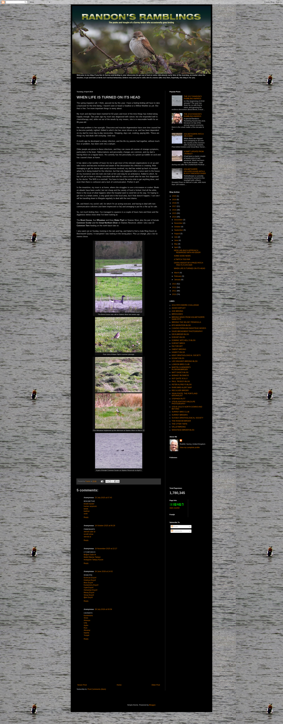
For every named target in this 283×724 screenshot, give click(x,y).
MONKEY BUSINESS (180, 375)
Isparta (86, 633)
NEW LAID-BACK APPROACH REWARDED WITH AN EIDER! (187, 251)
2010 (174, 294)
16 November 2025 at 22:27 (106, 549)
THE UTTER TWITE (179, 424)
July (176, 237)
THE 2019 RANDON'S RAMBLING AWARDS (193, 115)
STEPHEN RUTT (178, 399)
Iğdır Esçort (88, 597)
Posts (175, 527)
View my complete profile (190, 447)
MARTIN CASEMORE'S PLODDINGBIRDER (181, 368)
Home (119, 685)
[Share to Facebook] (115, 481)
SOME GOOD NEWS (182, 256)
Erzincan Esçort (90, 578)
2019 (174, 200)
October (177, 227)
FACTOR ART (177, 346)
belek (86, 509)
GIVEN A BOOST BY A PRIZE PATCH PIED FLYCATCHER (188, 264)
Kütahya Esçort (90, 580)
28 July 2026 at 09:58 (103, 609)
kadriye (87, 511)
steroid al (87, 537)
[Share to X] (112, 481)
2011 (174, 291)
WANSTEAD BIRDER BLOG (183, 430)
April (176, 247)
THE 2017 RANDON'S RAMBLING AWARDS (193, 97)
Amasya (87, 620)
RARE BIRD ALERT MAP (182, 387)
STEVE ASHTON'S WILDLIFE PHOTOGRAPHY (183, 403)
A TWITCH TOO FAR (182, 259)
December (178, 220)
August (177, 234)
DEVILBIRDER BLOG (180, 334)
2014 (174, 217)
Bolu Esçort (88, 583)
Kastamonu (88, 615)
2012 (174, 287)
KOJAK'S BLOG (178, 358)
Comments (177, 531)
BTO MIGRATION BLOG (181, 325)
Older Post (156, 685)
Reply (86, 517)
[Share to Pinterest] (118, 481)
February (178, 276)
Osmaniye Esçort (90, 590)
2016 (174, 210)
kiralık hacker (89, 504)
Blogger (152, 705)
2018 (174, 203)
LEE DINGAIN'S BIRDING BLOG (185, 361)
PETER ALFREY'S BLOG (182, 385)
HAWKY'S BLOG (178, 352)
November (178, 223)
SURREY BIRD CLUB (180, 412)
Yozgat (86, 635)
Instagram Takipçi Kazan (93, 560)
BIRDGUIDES (177, 314)
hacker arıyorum (90, 506)
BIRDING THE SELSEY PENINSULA (186, 322)
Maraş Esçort (89, 592)
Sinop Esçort (89, 595)
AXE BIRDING (177, 311)
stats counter (175, 508)
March (177, 273)
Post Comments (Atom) (97, 689)
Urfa (85, 623)
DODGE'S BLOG (178, 337)
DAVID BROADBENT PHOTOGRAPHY (187, 331)
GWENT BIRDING (179, 349)
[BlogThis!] (109, 481)
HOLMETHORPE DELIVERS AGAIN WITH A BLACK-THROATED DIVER (195, 171)
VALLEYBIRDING (179, 427)
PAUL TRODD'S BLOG (181, 381)
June (176, 240)
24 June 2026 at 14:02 (104, 571)
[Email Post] (102, 481)
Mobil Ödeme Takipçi (92, 557)
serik (86, 514)
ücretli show (88, 534)
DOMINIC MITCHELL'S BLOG (183, 340)
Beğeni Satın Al (90, 555)
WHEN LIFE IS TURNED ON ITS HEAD (189, 268)
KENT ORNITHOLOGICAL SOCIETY (186, 355)
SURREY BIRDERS (180, 415)
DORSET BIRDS (178, 343)
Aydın (86, 625)
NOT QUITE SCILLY (180, 378)
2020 (174, 196)
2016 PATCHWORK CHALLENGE (185, 305)
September (179, 230)
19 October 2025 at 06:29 (105, 526)
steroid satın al (89, 532)
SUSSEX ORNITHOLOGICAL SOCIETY (187, 418)
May (176, 244)
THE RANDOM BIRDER (181, 421)
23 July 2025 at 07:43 (103, 498)
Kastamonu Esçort (91, 585)
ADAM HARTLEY (179, 308)
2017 (174, 206)
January (177, 280)
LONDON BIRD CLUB (180, 364)
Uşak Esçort (88, 587)
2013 (174, 284)
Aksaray (87, 630)
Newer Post (82, 685)
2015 (174, 213)
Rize (85, 628)
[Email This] (106, 481)
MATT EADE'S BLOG (180, 372)
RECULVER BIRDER (180, 390)
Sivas (86, 618)
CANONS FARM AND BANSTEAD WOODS (189, 328)
